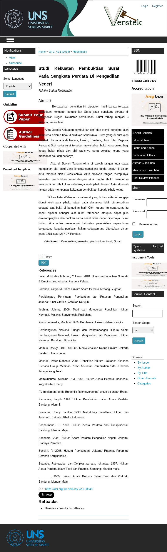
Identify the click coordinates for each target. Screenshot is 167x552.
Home (42, 51)
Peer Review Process (146, 178)
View (12, 57)
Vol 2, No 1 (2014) (59, 51)
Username (138, 199)
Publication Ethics (143, 155)
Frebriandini (80, 51)
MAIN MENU (10, 40)
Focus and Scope (143, 147)
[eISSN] (145, 75)
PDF (44, 263)
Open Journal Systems (148, 248)
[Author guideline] (25, 140)
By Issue (143, 362)
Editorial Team (141, 140)
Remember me (148, 224)
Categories (144, 383)
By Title (142, 373)
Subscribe (15, 63)
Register (157, 6)
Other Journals (146, 378)
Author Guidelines (143, 162)
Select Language (13, 78)
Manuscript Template (145, 170)
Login (144, 6)
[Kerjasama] (25, 163)
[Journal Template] (19, 182)
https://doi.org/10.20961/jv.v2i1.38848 (68, 489)
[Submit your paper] (26, 123)
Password (138, 211)
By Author (143, 367)
